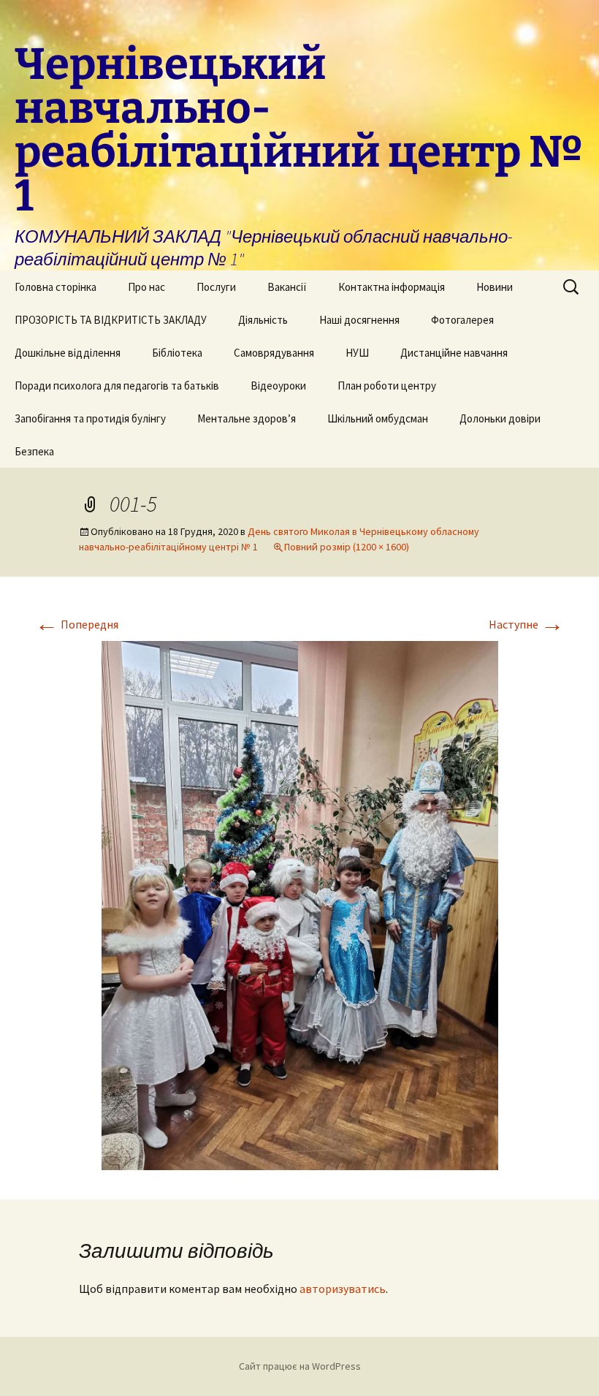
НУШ (357, 353)
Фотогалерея (462, 320)
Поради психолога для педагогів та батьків (117, 385)
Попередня (76, 624)
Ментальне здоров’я (246, 418)
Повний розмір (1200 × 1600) (346, 546)
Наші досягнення (359, 320)
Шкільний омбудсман (377, 418)
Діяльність (263, 320)
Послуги (216, 287)
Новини (494, 287)
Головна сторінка (55, 287)
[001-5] (300, 904)
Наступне (526, 624)
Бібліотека (177, 353)
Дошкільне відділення (68, 353)
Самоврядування (274, 353)
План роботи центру (386, 385)
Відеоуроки (278, 385)
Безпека (34, 451)
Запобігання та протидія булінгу (90, 418)
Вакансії (287, 287)
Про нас (146, 287)
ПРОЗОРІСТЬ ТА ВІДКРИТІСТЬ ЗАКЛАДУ (111, 320)
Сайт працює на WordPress (300, 1366)
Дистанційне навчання (454, 353)
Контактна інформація (391, 287)
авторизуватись (343, 1288)
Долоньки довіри (500, 418)
